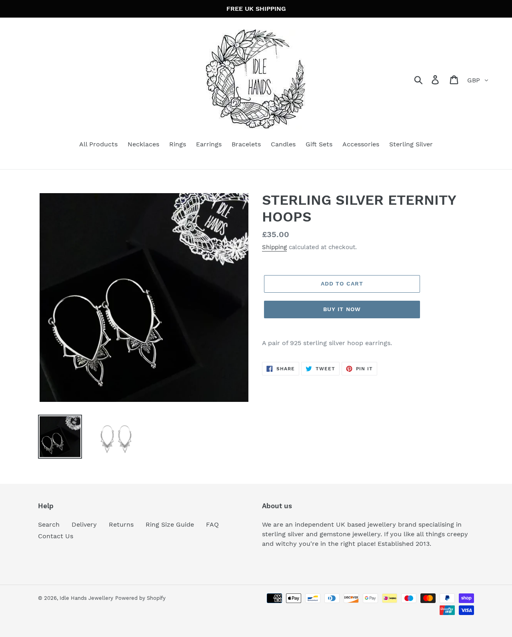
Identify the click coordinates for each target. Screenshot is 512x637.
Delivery (84, 524)
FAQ (212, 524)
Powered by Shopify (140, 598)
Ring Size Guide (170, 524)
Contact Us (55, 536)
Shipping (274, 247)
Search (49, 524)
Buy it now (342, 309)
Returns (121, 524)
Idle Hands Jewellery (86, 598)
